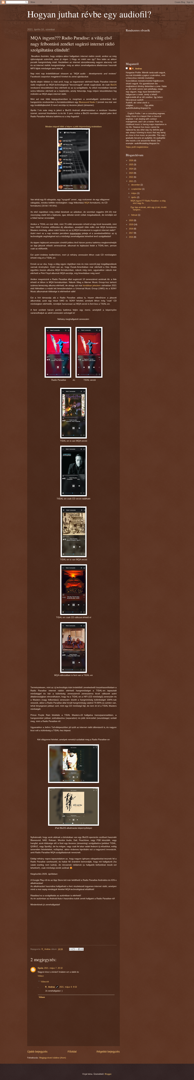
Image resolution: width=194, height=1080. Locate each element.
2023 (131, 173)
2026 (131, 160)
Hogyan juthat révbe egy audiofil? (89, 14)
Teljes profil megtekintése (137, 147)
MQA (86, 203)
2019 (131, 224)
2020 (131, 220)
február (134, 215)
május (134, 193)
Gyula (40, 968)
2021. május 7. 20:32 (53, 968)
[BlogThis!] (73, 949)
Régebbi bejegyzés (108, 1051)
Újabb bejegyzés (37, 1051)
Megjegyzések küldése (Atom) (52, 1058)
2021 (131, 181)
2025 (131, 164)
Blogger (108, 1074)
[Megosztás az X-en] (76, 949)
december (135, 185)
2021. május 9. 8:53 (68, 987)
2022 (131, 177)
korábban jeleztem (92, 285)
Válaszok (45, 981)
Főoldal (72, 1051)
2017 (131, 233)
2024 (131, 169)
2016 (131, 237)
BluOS (113, 85)
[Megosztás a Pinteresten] (82, 949)
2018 (131, 229)
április (134, 197)
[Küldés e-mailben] (70, 949)
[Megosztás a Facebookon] (79, 949)
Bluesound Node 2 (88, 102)
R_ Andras (50, 987)
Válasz (41, 976)
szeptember (136, 189)
